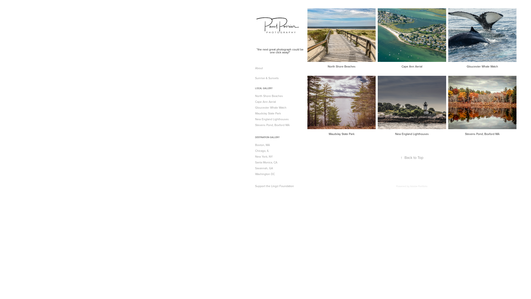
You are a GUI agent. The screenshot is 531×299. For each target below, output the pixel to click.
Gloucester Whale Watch (270, 107)
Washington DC (265, 174)
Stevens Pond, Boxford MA (272, 125)
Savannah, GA (264, 168)
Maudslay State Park (268, 113)
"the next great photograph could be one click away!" (280, 50)
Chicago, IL (262, 151)
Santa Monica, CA (266, 162)
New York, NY (264, 156)
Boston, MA (262, 145)
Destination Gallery (267, 137)
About (259, 68)
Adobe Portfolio (418, 186)
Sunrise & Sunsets (267, 78)
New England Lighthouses (272, 119)
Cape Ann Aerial (265, 102)
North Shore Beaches (269, 96)
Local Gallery (264, 88)
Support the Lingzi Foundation (274, 186)
